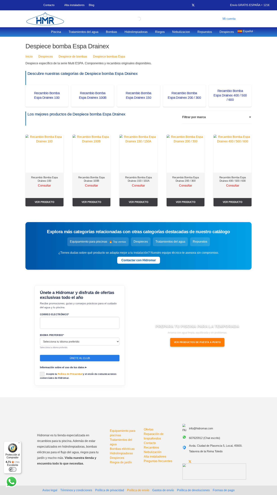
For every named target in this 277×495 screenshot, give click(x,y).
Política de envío (138, 490)
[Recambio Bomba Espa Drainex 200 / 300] (186, 154)
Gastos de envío (163, 490)
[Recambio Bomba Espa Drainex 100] (44, 154)
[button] (228, 19)
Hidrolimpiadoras (121, 453)
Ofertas (148, 429)
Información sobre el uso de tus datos (62, 367)
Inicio (29, 56)
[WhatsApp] (11, 481)
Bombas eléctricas (122, 448)
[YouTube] (199, 5)
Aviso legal (49, 490)
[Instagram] (205, 5)
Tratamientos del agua (170, 241)
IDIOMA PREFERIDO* (52, 335)
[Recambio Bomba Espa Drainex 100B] (92, 154)
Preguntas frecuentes (158, 461)
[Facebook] (187, 5)
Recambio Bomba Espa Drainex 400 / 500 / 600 (230, 95)
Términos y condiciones (76, 490)
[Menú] (19, 443)
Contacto (150, 443)
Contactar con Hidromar (138, 260)
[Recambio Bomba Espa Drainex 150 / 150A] (138, 154)
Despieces (45, 56)
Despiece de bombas (73, 56)
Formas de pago (224, 490)
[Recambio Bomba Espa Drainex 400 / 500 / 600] (232, 154)
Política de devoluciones (193, 490)
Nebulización (152, 452)
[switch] (12, 469)
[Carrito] (245, 18)
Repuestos (200, 241)
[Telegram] (212, 5)
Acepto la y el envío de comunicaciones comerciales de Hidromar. (78, 376)
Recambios (151, 447)
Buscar (132, 18)
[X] (193, 5)
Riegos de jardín (121, 462)
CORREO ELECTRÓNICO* (54, 314)
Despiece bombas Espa (109, 56)
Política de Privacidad (70, 374)
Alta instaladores (155, 456)
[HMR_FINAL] (57, 421)
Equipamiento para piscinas (98, 241)
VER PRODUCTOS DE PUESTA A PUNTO (197, 342)
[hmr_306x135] (44, 18)
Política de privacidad (109, 490)
